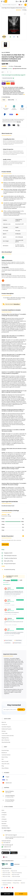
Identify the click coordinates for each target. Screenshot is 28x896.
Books (8, 7)
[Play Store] (14, 853)
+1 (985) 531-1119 (7, 847)
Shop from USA (6, 870)
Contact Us (4, 724)
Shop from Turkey (6, 876)
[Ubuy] (5, 1)
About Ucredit (5, 761)
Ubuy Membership (6, 742)
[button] (17, 1)
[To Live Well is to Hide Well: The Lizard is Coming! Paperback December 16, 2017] (14, 25)
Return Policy (5, 757)
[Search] (25, 5)
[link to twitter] (17, 37)
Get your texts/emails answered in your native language (14, 837)
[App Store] (5, 853)
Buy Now (19, 121)
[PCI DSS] (5, 864)
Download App (5, 750)
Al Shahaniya (5, 825)
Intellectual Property (6, 729)
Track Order (4, 733)
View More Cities (6, 828)
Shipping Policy (5, 737)
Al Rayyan (4, 812)
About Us (4, 722)
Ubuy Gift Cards (5, 763)
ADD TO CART (7, 893)
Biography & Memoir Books (16, 7)
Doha (3, 810)
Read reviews (6, 584)
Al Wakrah (4, 814)
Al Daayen (4, 819)
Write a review (5, 544)
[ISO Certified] (14, 864)
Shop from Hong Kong (17, 872)
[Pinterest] (13, 887)
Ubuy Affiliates (5, 768)
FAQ (3, 759)
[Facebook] (3, 887)
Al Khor (3, 817)
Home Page (4, 7)
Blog (3, 766)
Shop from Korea (6, 874)
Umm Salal (4, 821)
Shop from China (15, 874)
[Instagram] (5, 887)
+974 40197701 (6, 842)
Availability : (4, 68)
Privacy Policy (16, 882)
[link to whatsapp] (10, 37)
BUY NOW (21, 893)
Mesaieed (4, 823)
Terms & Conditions (7, 882)
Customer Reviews (6, 755)
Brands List (4, 752)
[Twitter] (10, 887)
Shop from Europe (16, 876)
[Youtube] (8, 887)
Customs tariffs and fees (8, 735)
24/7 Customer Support (11, 835)
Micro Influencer (5, 740)
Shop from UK (14, 870)
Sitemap (4, 731)
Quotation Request (6, 726)
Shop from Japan (6, 872)
